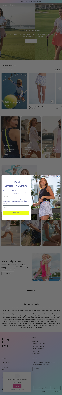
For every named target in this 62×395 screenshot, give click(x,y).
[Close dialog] (58, 177)
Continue (16, 213)
